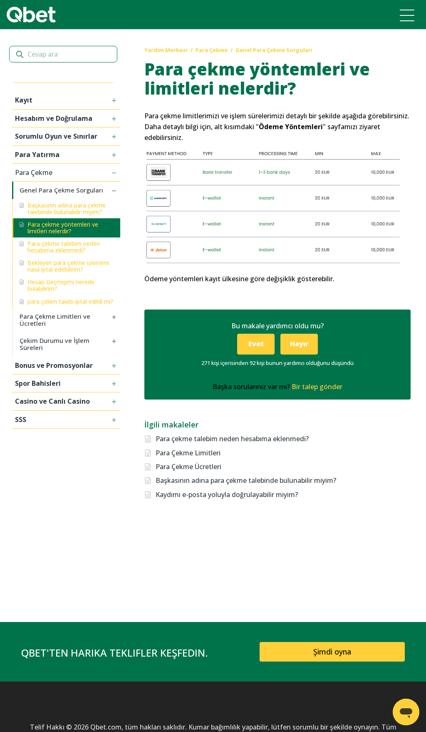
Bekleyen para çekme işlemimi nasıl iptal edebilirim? (68, 266)
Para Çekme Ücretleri (188, 466)
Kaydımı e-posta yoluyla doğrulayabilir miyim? (227, 494)
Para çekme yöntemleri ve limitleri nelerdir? (62, 227)
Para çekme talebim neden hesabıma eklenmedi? (63, 247)
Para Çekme (212, 50)
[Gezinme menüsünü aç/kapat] (407, 15)
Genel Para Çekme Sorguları (273, 50)
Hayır (299, 343)
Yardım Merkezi (166, 50)
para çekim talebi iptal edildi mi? (70, 301)
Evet (256, 343)
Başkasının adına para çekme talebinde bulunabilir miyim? (66, 208)
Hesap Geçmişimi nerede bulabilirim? (60, 285)
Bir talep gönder (317, 386)
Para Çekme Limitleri (188, 453)
